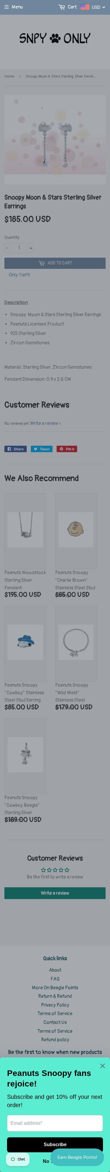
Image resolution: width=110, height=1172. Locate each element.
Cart (72, 7)
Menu (17, 7)
